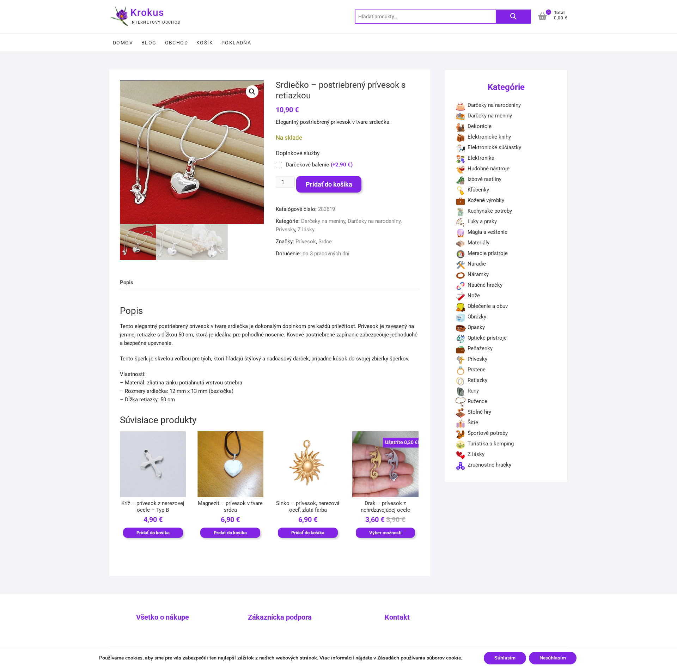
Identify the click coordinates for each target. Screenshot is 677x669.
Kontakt (397, 617)
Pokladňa (236, 42)
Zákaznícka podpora (280, 617)
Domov (123, 42)
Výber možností (385, 532)
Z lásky (306, 229)
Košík (204, 42)
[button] (252, 91)
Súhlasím (505, 658)
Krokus (147, 12)
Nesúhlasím (552, 658)
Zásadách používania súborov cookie (419, 658)
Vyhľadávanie (513, 17)
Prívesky (285, 229)
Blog (149, 42)
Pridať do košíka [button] (153, 532)
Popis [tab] (126, 282)
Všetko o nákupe (162, 617)
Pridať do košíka (329, 184)
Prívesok (305, 241)
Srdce (325, 241)
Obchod (176, 42)
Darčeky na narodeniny (374, 221)
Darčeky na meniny (323, 221)
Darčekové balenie (319, 165)
